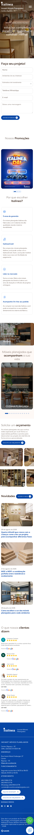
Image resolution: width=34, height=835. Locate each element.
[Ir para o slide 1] (15, 191)
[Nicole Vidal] (15, 659)
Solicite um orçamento (11, 798)
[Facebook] (2, 806)
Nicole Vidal (10, 654)
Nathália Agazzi (12, 674)
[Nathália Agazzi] (9, 690)
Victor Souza (11, 695)
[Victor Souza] (9, 710)
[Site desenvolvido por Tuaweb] (5, 830)
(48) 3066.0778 (6, 780)
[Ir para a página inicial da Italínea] (12, 3)
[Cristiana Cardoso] (9, 648)
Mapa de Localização (8, 763)
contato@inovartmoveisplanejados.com (15, 787)
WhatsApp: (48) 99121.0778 (10, 785)
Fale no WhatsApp (9, 792)
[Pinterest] (11, 806)
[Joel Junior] (15, 669)
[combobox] (17, 77)
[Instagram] (4, 806)
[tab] (6, 413)
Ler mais (4, 687)
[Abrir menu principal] (30, 6)
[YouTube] (8, 806)
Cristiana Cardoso (12, 638)
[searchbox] (2, 78)
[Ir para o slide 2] (17, 191)
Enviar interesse (9, 118)
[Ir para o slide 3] (19, 191)
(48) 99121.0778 (6, 783)
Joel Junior (10, 664)
